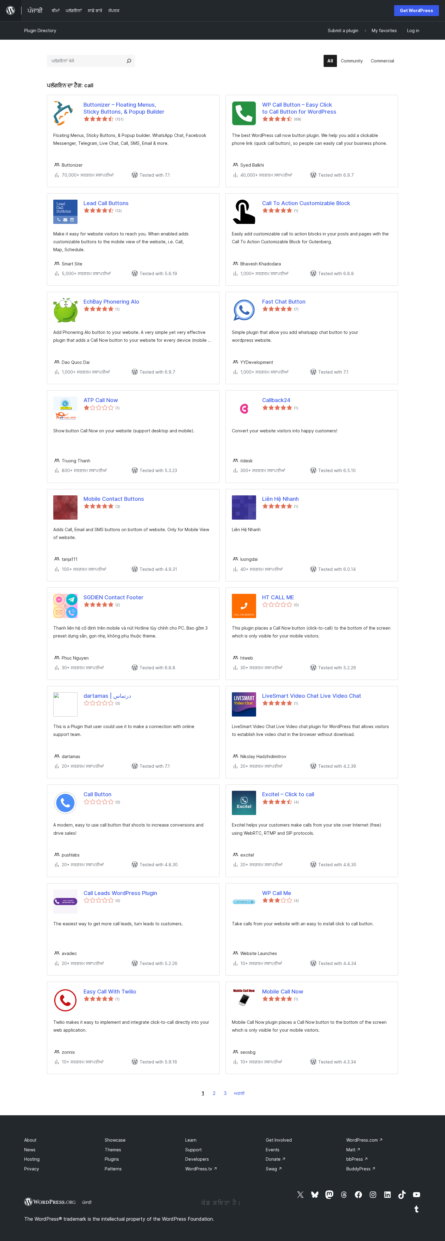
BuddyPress (361, 1168)
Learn (190, 1140)
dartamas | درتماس (107, 696)
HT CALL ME (278, 597)
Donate (276, 1159)
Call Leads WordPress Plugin (120, 893)
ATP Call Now (101, 400)
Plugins (112, 1159)
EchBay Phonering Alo (111, 301)
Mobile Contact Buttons (114, 499)
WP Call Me (276, 893)
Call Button (97, 794)
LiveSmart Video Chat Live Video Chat (311, 696)
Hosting (32, 1159)
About (30, 1140)
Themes (113, 1149)
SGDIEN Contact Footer (113, 597)
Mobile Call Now (282, 991)
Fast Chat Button (283, 301)
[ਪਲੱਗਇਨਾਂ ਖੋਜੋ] (129, 61)
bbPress (357, 1159)
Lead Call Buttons (106, 203)
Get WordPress (416, 10)
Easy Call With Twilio (110, 991)
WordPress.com (364, 1140)
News (29, 1149)
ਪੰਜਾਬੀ (87, 1202)
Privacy (31, 1168)
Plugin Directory (40, 30)
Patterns (113, 1168)
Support (193, 1149)
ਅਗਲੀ (239, 1093)
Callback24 (276, 400)
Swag (274, 1168)
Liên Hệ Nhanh (280, 499)
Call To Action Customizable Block (306, 203)
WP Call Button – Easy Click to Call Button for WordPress (299, 108)
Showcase (115, 1140)
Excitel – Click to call (288, 794)
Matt (353, 1149)
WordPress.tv (201, 1168)
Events (272, 1149)
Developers (197, 1159)
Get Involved (279, 1140)
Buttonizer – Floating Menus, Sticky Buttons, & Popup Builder (124, 108)
